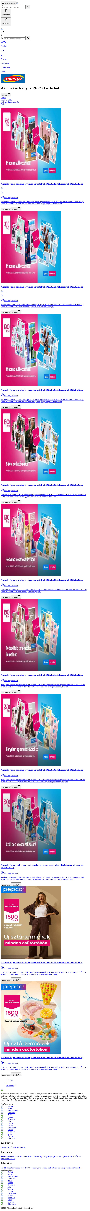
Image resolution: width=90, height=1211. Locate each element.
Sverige (11, 1136)
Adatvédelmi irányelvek (19, 1168)
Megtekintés (6, 209)
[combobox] (14, 7)
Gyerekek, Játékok (69, 1156)
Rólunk (3, 104)
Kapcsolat (77, 1168)
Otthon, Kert (26, 1156)
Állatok (78, 1156)
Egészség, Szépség (47, 1156)
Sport (56, 1156)
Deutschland (13, 1111)
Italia (9, 1121)
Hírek (3, 1168)
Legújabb (4, 1147)
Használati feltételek (49, 1168)
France (10, 1117)
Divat (60, 1156)
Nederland (12, 1128)
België (10, 1106)
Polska (10, 1130)
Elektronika (35, 1156)
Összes (3, 98)
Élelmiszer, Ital (16, 1156)
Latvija (10, 1125)
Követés (15, 209)
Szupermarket (6, 1156)
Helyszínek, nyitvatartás (10, 102)
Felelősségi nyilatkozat (65, 1168)
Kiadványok (6, 100)
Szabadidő (5, 1159)
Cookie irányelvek (35, 1168)
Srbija (10, 1134)
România (11, 1132)
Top (9, 1147)
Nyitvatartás (21, 1147)
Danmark (11, 1113)
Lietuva (10, 1123)
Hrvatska (11, 1119)
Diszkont (12, 1159)
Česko (10, 1108)
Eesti (10, 1115)
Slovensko (12, 1138)
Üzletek (14, 1147)
